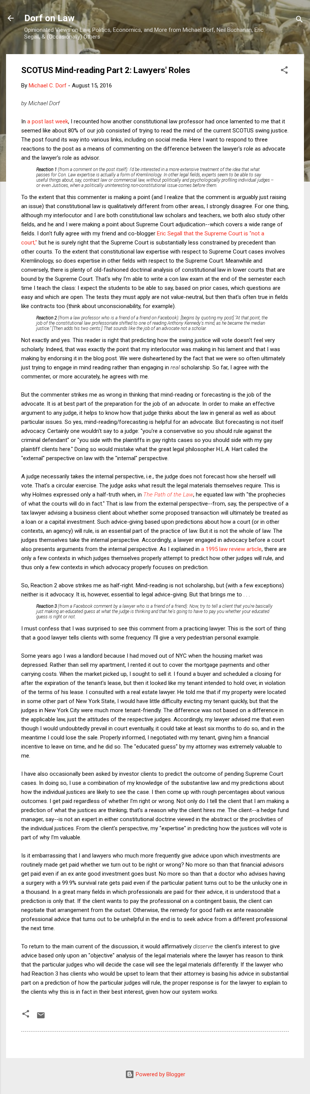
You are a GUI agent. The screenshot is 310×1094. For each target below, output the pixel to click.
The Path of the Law (168, 494)
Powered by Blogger (159, 1074)
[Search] (299, 20)
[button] (284, 71)
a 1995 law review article (231, 549)
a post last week (47, 121)
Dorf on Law (49, 18)
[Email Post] (40, 1018)
